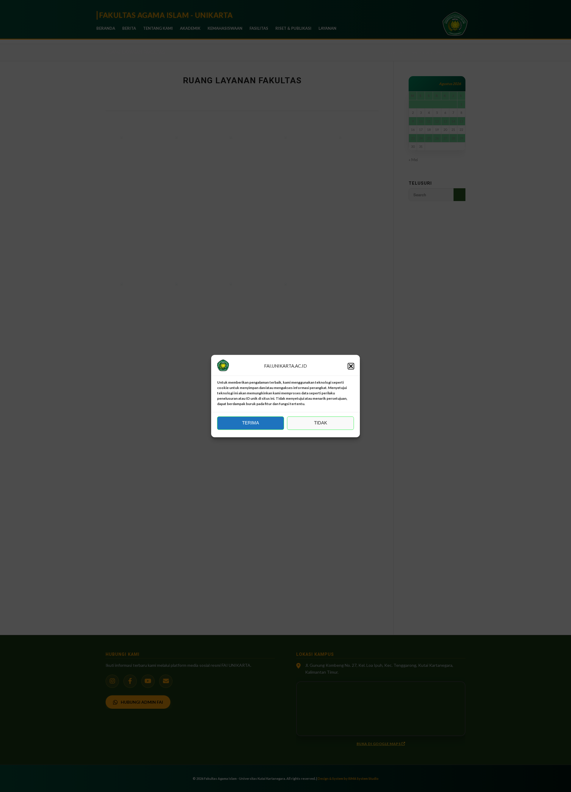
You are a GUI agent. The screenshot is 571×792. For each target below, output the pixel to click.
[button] (351, 366)
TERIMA (250, 423)
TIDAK (320, 423)
